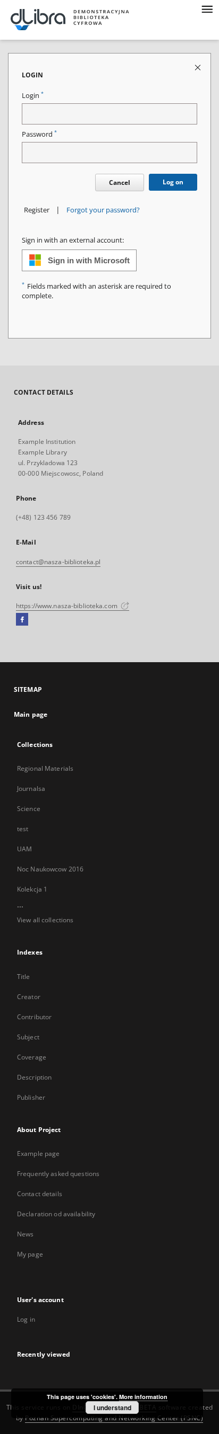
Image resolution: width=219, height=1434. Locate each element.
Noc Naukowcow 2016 (50, 869)
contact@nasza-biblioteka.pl (58, 561)
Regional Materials (45, 768)
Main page (30, 714)
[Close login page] (199, 67)
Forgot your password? (103, 210)
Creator (28, 996)
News (25, 1234)
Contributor (34, 1016)
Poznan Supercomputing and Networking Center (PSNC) (114, 1417)
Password (39, 134)
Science (28, 808)
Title (23, 976)
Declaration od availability (56, 1213)
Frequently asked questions (58, 1173)
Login (33, 95)
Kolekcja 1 (32, 889)
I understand (112, 1407)
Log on (173, 181)
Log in (26, 1319)
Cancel (119, 182)
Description (34, 1077)
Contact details (39, 1193)
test (22, 828)
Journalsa (31, 788)
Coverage (31, 1057)
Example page (38, 1153)
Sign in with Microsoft (89, 260)
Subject (28, 1036)
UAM (24, 848)
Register (36, 210)
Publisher (31, 1097)
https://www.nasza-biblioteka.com (67, 605)
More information (143, 1397)
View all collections (45, 919)
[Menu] (206, 8)
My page (30, 1254)
